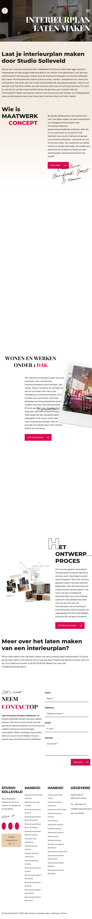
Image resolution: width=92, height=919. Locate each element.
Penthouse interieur (56, 825)
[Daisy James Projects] (65, 213)
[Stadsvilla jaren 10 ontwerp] (57, 313)
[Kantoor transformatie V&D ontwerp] (81, 313)
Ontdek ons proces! (67, 625)
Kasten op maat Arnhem (57, 809)
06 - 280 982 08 (78, 804)
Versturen (78, 762)
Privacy (63, 913)
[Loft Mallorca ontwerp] (73, 263)
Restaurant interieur (56, 833)
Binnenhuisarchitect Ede (57, 852)
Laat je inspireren (35, 437)
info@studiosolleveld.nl (14, 666)
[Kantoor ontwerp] (19, 213)
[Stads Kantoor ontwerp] (27, 263)
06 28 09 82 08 (37, 663)
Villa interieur (53, 836)
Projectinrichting (54, 829)
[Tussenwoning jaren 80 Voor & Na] (23, 313)
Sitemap (55, 913)
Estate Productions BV (11, 840)
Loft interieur (53, 821)
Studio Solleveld (9, 913)
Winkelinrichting (54, 840)
